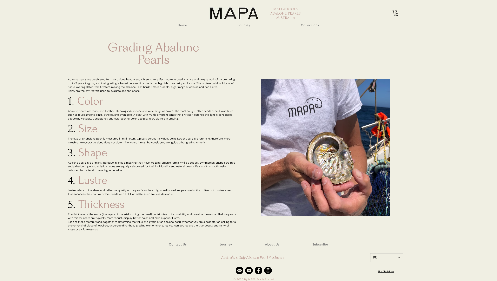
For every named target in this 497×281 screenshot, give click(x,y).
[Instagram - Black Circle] (268, 270)
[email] (239, 270)
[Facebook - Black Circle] (258, 270)
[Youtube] (249, 270)
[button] (395, 13)
